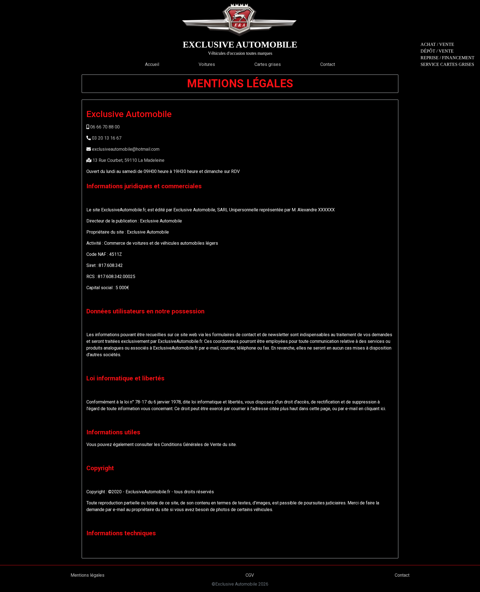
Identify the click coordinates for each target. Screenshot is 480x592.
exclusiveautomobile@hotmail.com (125, 149)
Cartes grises (267, 64)
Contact (327, 64)
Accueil (152, 64)
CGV (250, 575)
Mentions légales (87, 575)
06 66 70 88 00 (105, 127)
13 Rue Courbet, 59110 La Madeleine (128, 160)
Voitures (207, 64)
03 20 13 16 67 (106, 138)
